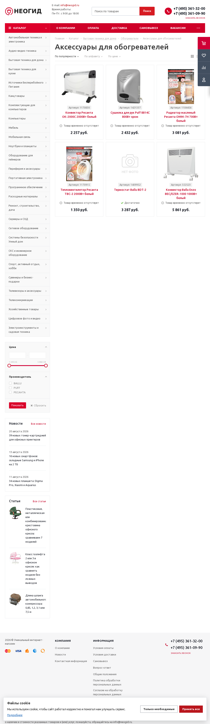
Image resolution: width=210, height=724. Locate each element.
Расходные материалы (23, 196)
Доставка (119, 27)
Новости (60, 654)
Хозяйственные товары (24, 309)
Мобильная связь (19, 136)
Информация (103, 640)
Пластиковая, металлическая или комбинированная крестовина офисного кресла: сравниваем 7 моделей (36, 525)
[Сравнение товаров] (204, 68)
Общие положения (104, 674)
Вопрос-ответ (102, 667)
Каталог (19, 27)
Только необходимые (159, 709)
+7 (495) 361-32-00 (189, 8)
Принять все (191, 709)
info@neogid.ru (69, 5)
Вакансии (178, 27)
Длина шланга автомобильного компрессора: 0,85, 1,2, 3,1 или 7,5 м (36, 603)
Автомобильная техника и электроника (25, 39)
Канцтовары (17, 95)
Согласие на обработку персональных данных (107, 692)
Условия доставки (104, 654)
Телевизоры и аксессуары (25, 290)
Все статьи (39, 501)
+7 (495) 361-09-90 (189, 13)
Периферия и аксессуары (24, 168)
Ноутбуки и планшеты (23, 146)
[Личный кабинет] (204, 80)
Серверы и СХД (18, 218)
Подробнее (15, 715)
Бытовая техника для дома (26, 59)
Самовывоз (148, 27)
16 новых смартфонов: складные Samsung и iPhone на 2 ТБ (26, 460)
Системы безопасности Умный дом (23, 239)
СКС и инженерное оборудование (20, 252)
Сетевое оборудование (23, 228)
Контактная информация (71, 661)
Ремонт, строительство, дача (24, 207)
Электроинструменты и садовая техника (24, 329)
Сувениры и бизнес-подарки (21, 279)
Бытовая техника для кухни (22, 71)
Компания (63, 640)
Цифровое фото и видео (24, 318)
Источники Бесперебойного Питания (26, 84)
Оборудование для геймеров (21, 157)
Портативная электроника (25, 177)
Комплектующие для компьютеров (22, 107)
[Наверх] (205, 631)
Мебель (13, 127)
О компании (65, 27)
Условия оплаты (103, 647)
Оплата (93, 27)
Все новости (38, 423)
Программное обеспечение (26, 187)
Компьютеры (17, 118)
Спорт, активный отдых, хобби (24, 266)
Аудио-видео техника (22, 50)
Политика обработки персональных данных (107, 682)
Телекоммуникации (21, 300)
